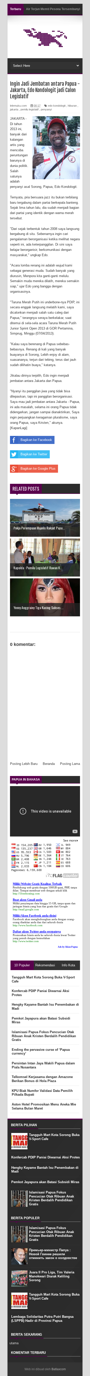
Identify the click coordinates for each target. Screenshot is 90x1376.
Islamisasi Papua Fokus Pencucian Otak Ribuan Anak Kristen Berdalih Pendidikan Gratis (51, 1198)
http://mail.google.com (26, 909)
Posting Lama (70, 764)
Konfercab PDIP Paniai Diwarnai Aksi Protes (45, 1157)
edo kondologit (57, 105)
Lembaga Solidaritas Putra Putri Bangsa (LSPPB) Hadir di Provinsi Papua (42, 1319)
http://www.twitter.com (26, 941)
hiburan (72, 105)
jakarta (14, 109)
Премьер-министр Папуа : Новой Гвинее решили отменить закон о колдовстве (53, 1254)
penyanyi (46, 109)
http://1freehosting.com (26, 893)
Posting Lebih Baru (24, 764)
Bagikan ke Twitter (33, 454)
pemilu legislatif (29, 109)
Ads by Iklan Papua (68, 947)
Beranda (49, 764)
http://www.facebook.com (27, 925)
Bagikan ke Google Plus (38, 468)
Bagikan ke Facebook (36, 440)
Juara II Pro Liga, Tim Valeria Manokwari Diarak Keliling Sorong (51, 1276)
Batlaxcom (59, 1369)
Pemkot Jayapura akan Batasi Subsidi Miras (45, 1182)
